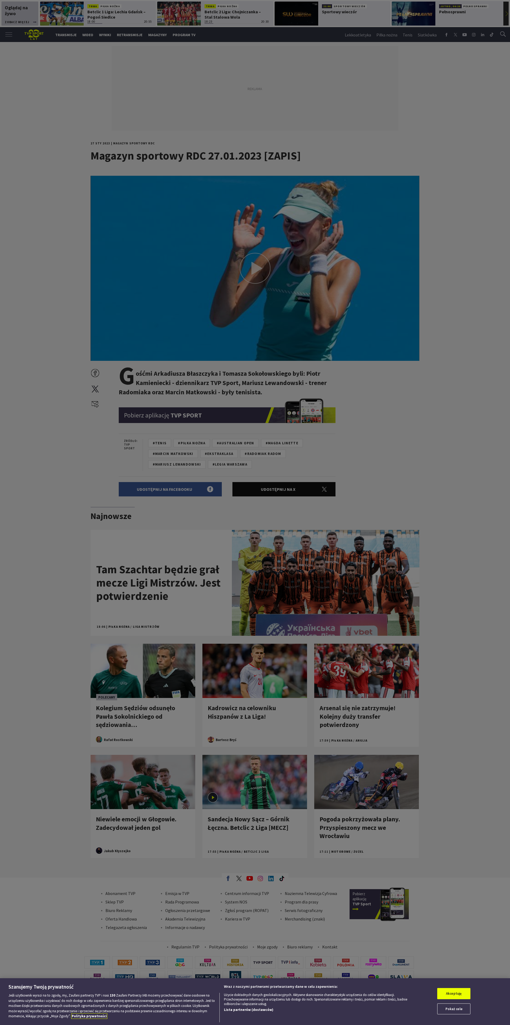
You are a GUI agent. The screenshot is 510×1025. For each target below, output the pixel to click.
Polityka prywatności (89, 1016)
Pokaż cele (453, 1009)
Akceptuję (454, 993)
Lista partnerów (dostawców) (248, 1009)
